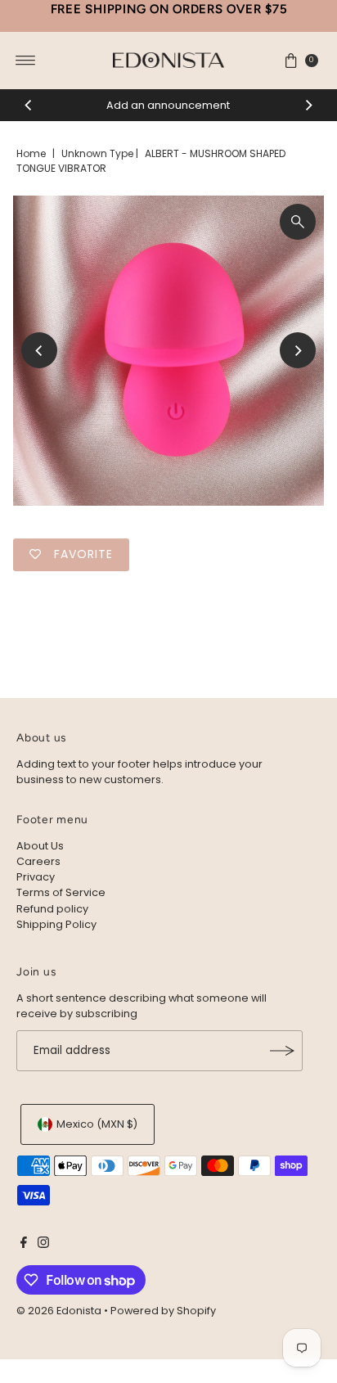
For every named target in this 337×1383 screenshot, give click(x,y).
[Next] (308, 105)
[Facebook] (23, 1244)
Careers (38, 861)
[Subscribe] (282, 1050)
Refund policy (52, 909)
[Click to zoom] (298, 222)
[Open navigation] (25, 60)
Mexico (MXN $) (96, 1124)
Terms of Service (61, 892)
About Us (40, 846)
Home (31, 153)
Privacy (35, 877)
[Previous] (28, 105)
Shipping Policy (56, 924)
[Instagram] (43, 1244)
